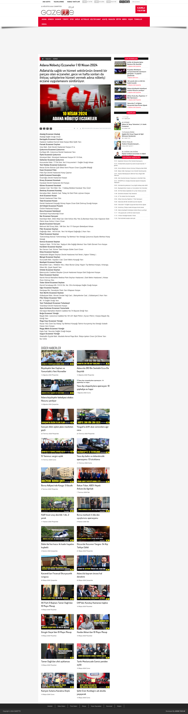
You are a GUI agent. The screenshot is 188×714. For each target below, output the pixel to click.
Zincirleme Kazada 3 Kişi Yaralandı (125, 193)
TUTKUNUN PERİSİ (128, 118)
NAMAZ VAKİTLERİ (73, 2)
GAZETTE (17, 711)
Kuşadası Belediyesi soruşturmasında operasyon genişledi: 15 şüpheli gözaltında (136, 72)
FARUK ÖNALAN (127, 128)
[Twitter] (44, 129)
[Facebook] (41, 129)
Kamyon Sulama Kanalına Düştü (55, 690)
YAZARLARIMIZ (59, 2)
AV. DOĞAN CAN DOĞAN (130, 137)
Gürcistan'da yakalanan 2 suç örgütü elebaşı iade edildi (131, 185)
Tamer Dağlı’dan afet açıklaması (55, 661)
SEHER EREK (126, 147)
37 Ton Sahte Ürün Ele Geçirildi (124, 196)
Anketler (50, 706)
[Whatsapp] (51, 129)
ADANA (55, 59)
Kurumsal (109, 706)
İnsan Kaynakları (96, 706)
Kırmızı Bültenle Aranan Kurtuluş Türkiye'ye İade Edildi (130, 168)
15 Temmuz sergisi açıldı (52, 456)
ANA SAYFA (46, 2)
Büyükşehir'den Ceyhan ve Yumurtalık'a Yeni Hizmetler (130, 188)
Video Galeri (61, 706)
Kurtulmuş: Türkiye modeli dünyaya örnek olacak (129, 207)
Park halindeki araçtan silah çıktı (124, 218)
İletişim (119, 706)
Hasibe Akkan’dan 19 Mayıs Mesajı (92, 632)
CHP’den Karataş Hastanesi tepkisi (92, 602)
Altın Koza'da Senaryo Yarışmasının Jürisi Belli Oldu (130, 178)
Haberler (48, 59)
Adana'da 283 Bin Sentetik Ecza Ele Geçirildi (128, 202)
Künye (84, 706)
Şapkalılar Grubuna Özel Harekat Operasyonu (128, 161)
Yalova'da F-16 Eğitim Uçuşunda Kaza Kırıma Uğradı (137, 104)
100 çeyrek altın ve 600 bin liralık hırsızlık (136, 82)
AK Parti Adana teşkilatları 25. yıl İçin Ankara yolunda (130, 191)
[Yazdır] (74, 128)
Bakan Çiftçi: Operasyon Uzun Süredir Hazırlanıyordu (130, 171)
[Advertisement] (94, 40)
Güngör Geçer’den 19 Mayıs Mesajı (56, 632)
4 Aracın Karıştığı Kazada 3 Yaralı (125, 215)
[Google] (47, 129)
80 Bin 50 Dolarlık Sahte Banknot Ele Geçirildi (135, 63)
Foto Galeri (73, 706)
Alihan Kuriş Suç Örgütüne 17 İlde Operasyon (137, 97)
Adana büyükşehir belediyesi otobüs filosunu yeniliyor (137, 89)
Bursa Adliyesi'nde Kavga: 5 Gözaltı (57, 485)
